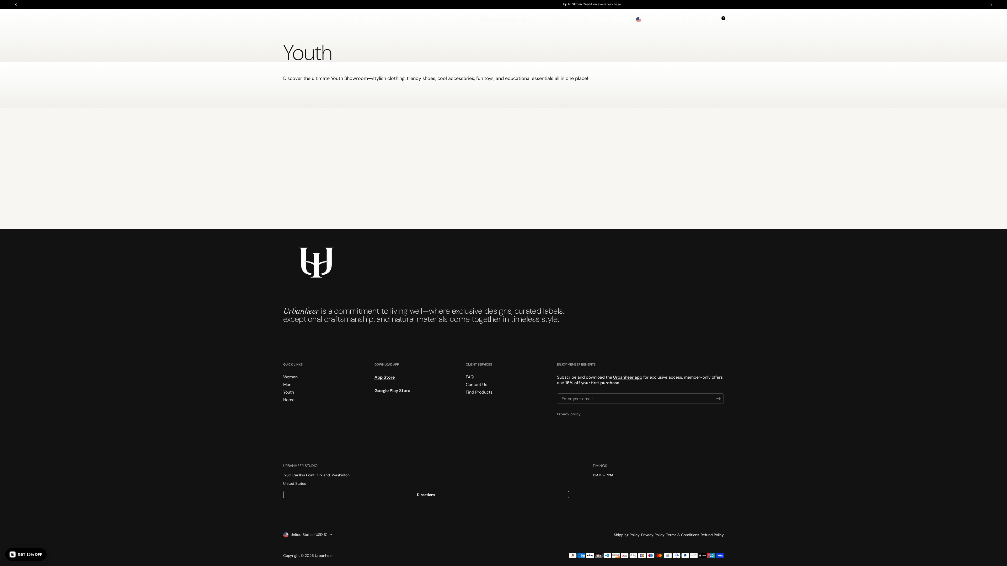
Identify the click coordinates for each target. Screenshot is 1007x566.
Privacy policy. (569, 414)
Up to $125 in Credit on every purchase (504, 4)
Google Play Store (392, 390)
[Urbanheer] (503, 19)
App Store (384, 377)
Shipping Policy (627, 534)
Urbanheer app (627, 377)
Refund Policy (712, 534)
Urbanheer (324, 555)
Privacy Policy (653, 534)
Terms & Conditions (682, 534)
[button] (698, 19)
